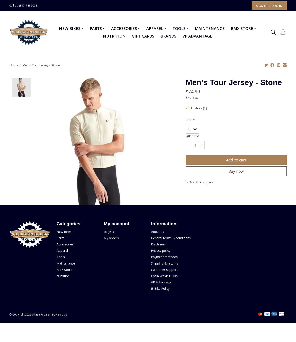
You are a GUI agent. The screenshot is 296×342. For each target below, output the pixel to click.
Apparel (62, 250)
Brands (168, 36)
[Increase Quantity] (200, 145)
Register (110, 231)
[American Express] (274, 314)
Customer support (164, 269)
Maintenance (210, 28)
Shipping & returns (164, 263)
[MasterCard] (260, 314)
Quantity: (192, 135)
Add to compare (201, 182)
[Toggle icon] (273, 32)
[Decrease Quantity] (190, 145)
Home (13, 65)
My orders (111, 238)
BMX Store (64, 269)
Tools (61, 257)
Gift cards (143, 36)
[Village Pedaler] (28, 32)
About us (157, 231)
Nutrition (114, 36)
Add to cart (236, 160)
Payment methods (164, 257)
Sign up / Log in (269, 5)
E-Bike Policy (160, 288)
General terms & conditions (171, 238)
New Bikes (64, 231)
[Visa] (267, 314)
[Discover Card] (282, 314)
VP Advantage (197, 36)
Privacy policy (160, 250)
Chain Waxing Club (164, 276)
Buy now (236, 171)
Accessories (65, 244)
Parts (60, 238)
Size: (190, 120)
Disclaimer (158, 244)
